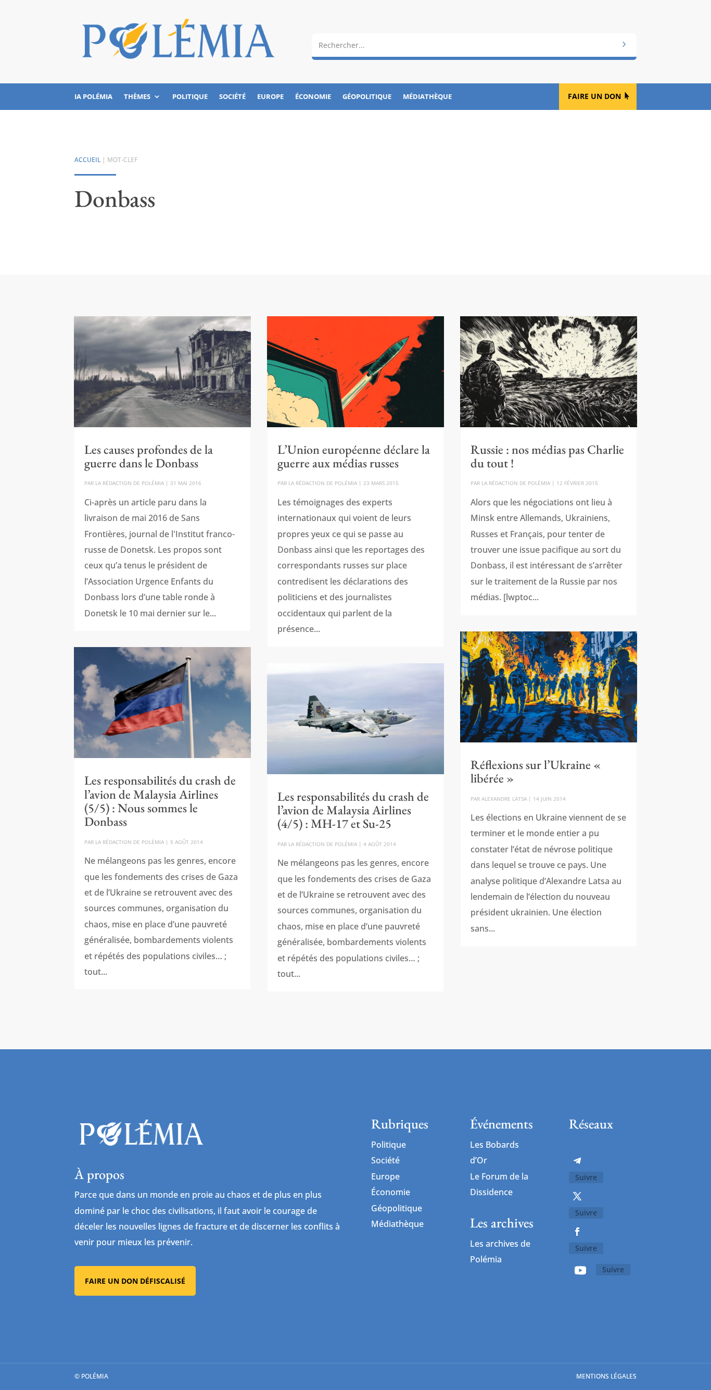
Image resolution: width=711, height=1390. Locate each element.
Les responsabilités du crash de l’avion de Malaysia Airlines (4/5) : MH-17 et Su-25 (353, 810)
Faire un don (594, 96)
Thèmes (137, 97)
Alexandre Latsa (504, 798)
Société (232, 97)
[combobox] (474, 45)
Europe (270, 97)
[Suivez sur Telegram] (577, 1160)
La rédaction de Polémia (129, 483)
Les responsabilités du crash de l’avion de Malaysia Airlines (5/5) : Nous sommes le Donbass (160, 800)
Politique (190, 97)
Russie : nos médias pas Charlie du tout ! (547, 456)
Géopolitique (366, 97)
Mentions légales (606, 1376)
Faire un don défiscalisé (135, 1281)
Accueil (87, 159)
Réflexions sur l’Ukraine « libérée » (536, 771)
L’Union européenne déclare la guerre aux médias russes (353, 456)
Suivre (586, 1177)
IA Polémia (93, 97)
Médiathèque (427, 97)
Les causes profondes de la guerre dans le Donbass (148, 456)
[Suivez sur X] (577, 1196)
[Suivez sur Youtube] (580, 1270)
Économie (313, 97)
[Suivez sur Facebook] (577, 1231)
